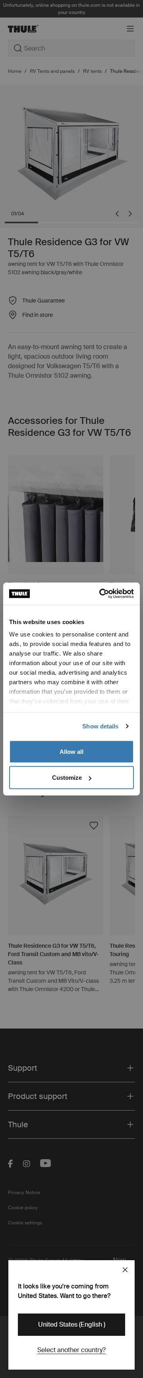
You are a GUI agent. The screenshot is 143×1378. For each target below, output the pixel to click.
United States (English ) (71, 1324)
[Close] (125, 1270)
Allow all (71, 751)
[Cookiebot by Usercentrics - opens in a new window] (101, 594)
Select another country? (71, 1350)
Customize (67, 777)
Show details (100, 726)
